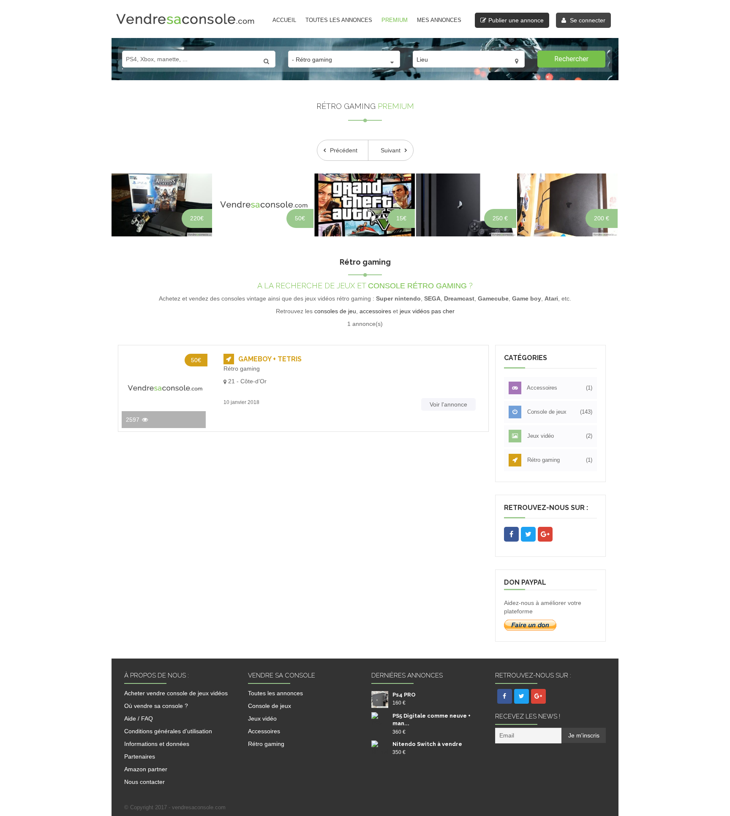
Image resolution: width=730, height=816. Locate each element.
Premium (394, 20)
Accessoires (559, 388)
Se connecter (586, 20)
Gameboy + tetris (270, 359)
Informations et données (156, 743)
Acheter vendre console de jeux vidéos (176, 693)
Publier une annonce (516, 20)
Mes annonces (439, 20)
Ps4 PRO (404, 694)
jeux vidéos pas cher (427, 311)
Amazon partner (145, 769)
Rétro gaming (559, 460)
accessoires (375, 311)
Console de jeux (559, 412)
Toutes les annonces (338, 20)
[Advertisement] (303, 531)
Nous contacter (144, 781)
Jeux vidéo (559, 436)
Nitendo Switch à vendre (427, 744)
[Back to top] (713, 792)
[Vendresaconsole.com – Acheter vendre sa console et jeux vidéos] (185, 18)
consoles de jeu (335, 311)
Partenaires (139, 756)
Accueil (284, 20)
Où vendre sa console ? (156, 705)
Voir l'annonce (448, 404)
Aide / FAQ (138, 718)
